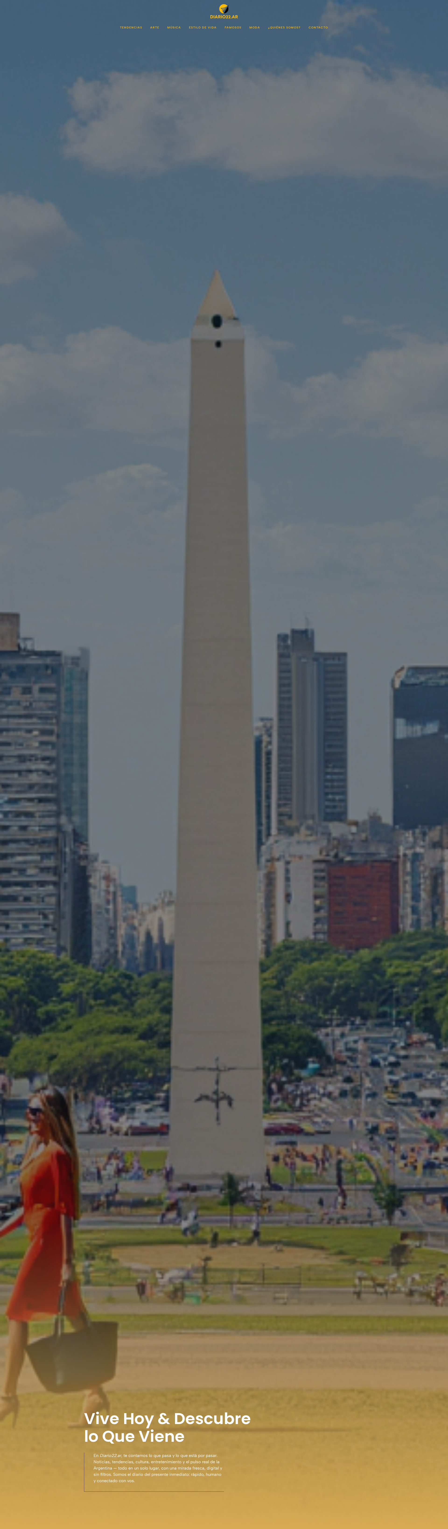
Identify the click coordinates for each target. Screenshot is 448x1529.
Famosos (233, 27)
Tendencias (131, 27)
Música (174, 27)
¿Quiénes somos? (284, 27)
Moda (254, 27)
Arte (154, 27)
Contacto (318, 27)
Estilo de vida (203, 27)
